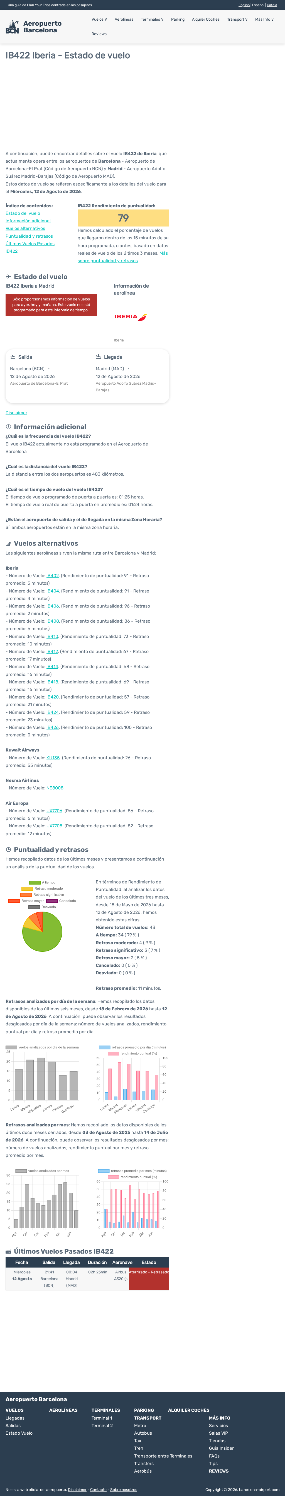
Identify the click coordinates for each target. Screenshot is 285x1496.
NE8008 (54, 788)
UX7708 (54, 825)
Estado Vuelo (19, 1433)
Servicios (218, 1425)
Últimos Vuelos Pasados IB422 (30, 247)
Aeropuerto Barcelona (42, 26)
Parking (178, 19)
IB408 (52, 621)
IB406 (52, 606)
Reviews (99, 34)
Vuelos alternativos (25, 228)
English (244, 5)
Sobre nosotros (123, 1489)
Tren (138, 1448)
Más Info (264, 19)
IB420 (52, 697)
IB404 (52, 591)
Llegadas (15, 1418)
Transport (237, 19)
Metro (140, 1425)
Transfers (144, 1463)
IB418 (52, 682)
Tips (213, 1463)
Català (272, 5)
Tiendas (217, 1440)
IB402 (52, 575)
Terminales (152, 19)
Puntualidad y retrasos (29, 236)
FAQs (214, 1456)
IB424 (52, 712)
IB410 (52, 636)
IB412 (52, 651)
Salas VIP (218, 1433)
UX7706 (54, 810)
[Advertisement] (142, 105)
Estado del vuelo (23, 213)
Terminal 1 (102, 1418)
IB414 (52, 666)
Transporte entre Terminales (163, 1456)
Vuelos (99, 19)
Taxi (138, 1440)
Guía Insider (221, 1448)
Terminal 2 (102, 1425)
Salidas (13, 1425)
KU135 (53, 757)
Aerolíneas (124, 19)
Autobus (143, 1433)
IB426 (52, 727)
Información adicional (28, 220)
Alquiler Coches (206, 19)
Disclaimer (77, 1489)
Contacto (98, 1489)
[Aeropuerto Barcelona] (12, 26)
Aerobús (143, 1471)
